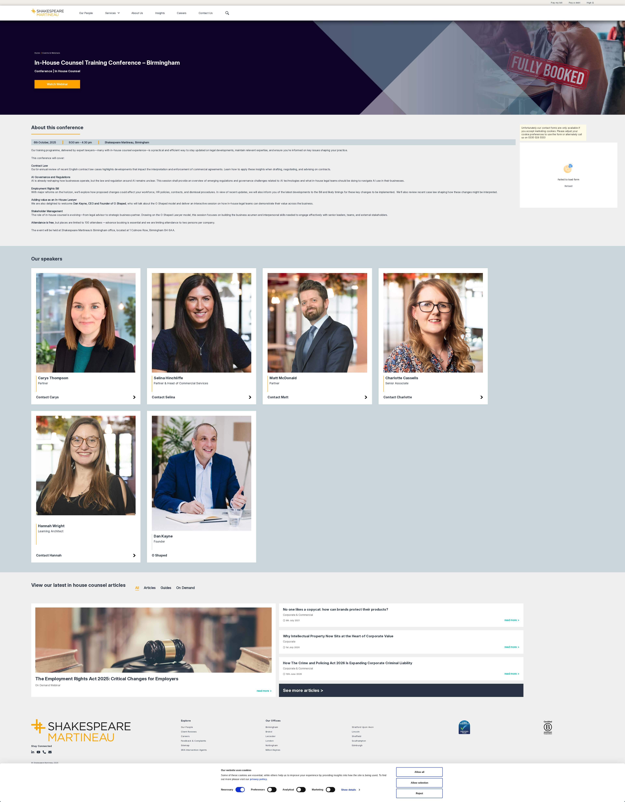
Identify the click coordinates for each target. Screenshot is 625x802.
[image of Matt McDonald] (317, 323)
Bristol (269, 731)
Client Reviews (189, 731)
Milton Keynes (273, 750)
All (137, 588)
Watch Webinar (57, 84)
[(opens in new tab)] (548, 727)
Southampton (359, 740)
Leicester (271, 736)
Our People (86, 13)
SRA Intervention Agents (194, 750)
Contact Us (206, 13)
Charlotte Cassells (401, 378)
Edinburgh (357, 745)
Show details (348, 789)
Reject (419, 793)
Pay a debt (574, 2)
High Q (590, 2)
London (270, 740)
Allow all (419, 772)
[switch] (272, 789)
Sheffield (356, 736)
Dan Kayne (163, 536)
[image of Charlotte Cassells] (433, 323)
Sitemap (185, 745)
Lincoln (356, 731)
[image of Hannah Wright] (86, 468)
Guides (166, 588)
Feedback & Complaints (193, 740)
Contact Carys (47, 397)
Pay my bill (556, 2)
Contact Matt (278, 397)
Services (110, 13)
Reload (568, 186)
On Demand (185, 588)
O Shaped (159, 555)
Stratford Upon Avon (363, 727)
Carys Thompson (53, 378)
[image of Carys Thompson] (86, 323)
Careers (181, 13)
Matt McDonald (283, 378)
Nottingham (272, 745)
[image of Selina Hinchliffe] (201, 323)
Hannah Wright (51, 526)
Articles (150, 588)
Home (37, 53)
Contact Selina (163, 397)
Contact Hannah (49, 555)
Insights (160, 13)
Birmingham (272, 727)
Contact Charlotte (397, 397)
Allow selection (419, 782)
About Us (137, 13)
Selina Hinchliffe (168, 378)
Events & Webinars (51, 53)
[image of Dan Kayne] (201, 473)
